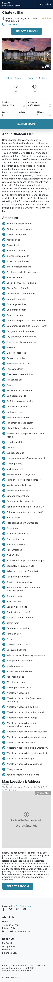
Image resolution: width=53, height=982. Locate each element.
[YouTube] (24, 909)
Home (5, 921)
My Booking (8, 943)
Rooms (4, 112)
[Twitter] (10, 909)
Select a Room (26, 31)
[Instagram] (17, 909)
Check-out (32, 102)
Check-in (6, 102)
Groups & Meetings (37, 78)
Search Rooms (26, 124)
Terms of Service (11, 924)
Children (40, 112)
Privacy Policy (9, 928)
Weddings (7, 949)
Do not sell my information (16, 931)
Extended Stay (9, 952)
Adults (22, 112)
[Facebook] (3, 909)
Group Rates (8, 946)
